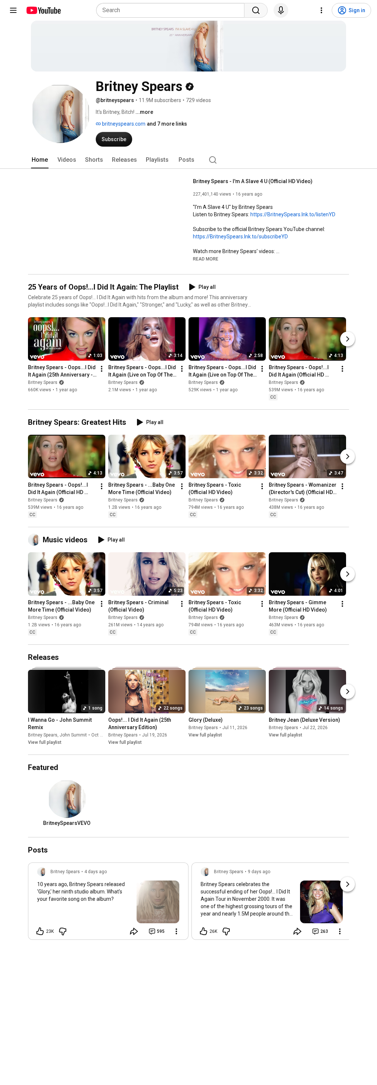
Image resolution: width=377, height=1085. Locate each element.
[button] (205, 258)
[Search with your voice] (281, 10)
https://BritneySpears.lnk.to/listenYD (292, 214)
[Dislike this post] (62, 931)
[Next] (347, 339)
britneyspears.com (123, 124)
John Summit (73, 735)
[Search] (256, 10)
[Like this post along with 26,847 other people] (203, 931)
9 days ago (259, 871)
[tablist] (188, 160)
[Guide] (13, 10)
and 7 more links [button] (167, 124)
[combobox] (172, 10)
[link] (108, 903)
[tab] (40, 160)
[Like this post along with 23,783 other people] (40, 931)
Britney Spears (42, 382)
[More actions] (101, 368)
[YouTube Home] (43, 10)
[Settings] (321, 10)
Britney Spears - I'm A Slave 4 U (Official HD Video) (253, 181)
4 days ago (95, 871)
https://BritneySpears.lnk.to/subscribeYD (240, 236)
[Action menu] (176, 931)
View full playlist (44, 742)
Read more (205, 259)
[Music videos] (35, 540)
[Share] (134, 931)
